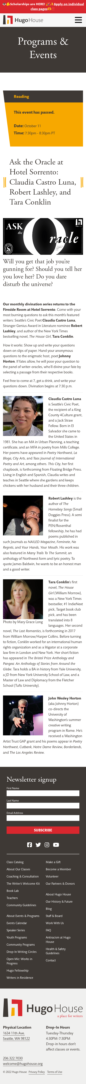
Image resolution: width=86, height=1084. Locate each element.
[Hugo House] (43, 1007)
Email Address (15, 813)
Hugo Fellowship (17, 970)
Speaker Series (16, 930)
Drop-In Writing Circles (22, 952)
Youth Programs (17, 937)
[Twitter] (38, 845)
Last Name (13, 800)
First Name (13, 788)
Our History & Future (59, 901)
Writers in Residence (20, 978)
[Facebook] (29, 845)
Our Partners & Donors (60, 883)
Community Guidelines (21, 905)
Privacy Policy (37, 1072)
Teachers (12, 898)
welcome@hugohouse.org (23, 1063)
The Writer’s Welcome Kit (23, 883)
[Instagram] (47, 845)
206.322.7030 (13, 1058)
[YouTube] (56, 845)
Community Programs (21, 944)
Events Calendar (17, 923)
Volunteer (52, 876)
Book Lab (13, 891)
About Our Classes (18, 869)
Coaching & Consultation (23, 876)
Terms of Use (54, 1072)
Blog (49, 909)
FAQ (48, 930)
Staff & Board (54, 916)
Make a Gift (53, 862)
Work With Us (55, 923)
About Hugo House (58, 894)
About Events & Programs (23, 916)
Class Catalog (15, 862)
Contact (51, 960)
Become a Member (58, 869)
